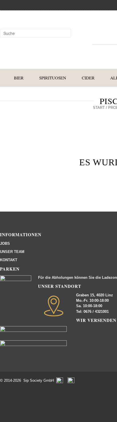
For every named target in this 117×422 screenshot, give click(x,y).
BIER (19, 78)
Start (99, 108)
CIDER (88, 78)
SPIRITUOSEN (52, 78)
